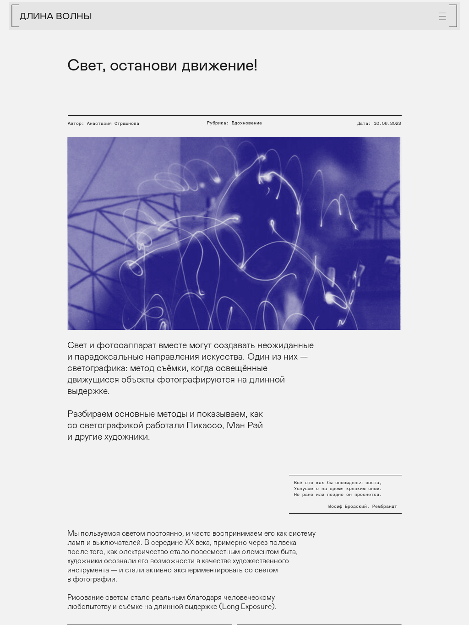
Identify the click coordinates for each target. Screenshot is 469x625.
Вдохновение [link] (247, 123)
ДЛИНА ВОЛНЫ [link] (56, 15)
